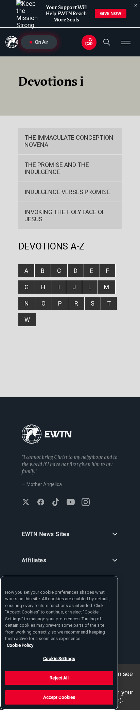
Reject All (59, 677)
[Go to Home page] (47, 435)
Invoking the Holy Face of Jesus (64, 215)
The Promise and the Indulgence (56, 168)
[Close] (136, 5)
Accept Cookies (59, 697)
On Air (41, 42)
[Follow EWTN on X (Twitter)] (26, 502)
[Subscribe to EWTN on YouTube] (71, 502)
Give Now (110, 13)
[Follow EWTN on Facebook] (41, 502)
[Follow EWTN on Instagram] (86, 502)
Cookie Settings (59, 658)
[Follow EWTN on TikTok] (56, 502)
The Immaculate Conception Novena (68, 141)
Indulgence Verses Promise (67, 191)
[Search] (106, 42)
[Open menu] (126, 42)
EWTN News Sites (46, 534)
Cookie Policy (20, 645)
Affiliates (34, 560)
